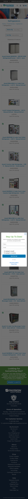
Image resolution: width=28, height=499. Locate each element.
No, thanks (14, 259)
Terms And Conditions (14, 262)
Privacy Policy (14, 264)
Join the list (14, 256)
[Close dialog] (25, 234)
